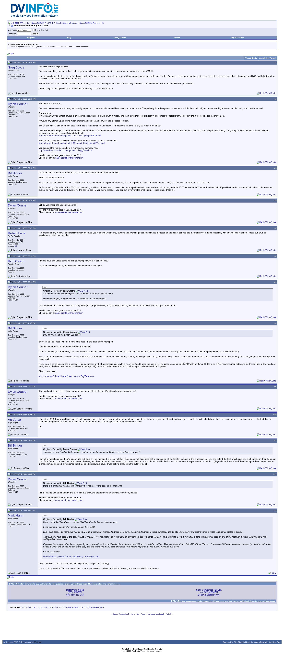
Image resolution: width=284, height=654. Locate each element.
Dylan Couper (17, 104)
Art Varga (14, 419)
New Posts (141, 614)
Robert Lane (16, 233)
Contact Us (228, 642)
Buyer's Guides (237, 38)
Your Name (12, 30)
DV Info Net (24, 23)
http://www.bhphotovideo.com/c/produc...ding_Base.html (65, 150)
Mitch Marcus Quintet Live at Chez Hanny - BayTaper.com (66, 376)
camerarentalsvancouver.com (69, 158)
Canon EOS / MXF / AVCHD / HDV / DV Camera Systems (54, 23)
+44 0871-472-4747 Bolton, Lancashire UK (209, 592)
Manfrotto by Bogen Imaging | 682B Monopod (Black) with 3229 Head (72, 143)
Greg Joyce (16, 67)
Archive (272, 642)
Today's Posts (120, 38)
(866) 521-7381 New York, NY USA (75, 592)
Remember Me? (41, 30)
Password (12, 34)
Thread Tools (251, 58)
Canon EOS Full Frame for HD (91, 23)
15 (16, 246)
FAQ (69, 38)
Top (279, 642)
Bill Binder (15, 173)
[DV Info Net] (34, 16)
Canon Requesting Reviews (124, 614)
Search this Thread (267, 58)
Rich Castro (16, 261)
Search (177, 38)
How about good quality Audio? (159, 614)
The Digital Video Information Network (250, 642)
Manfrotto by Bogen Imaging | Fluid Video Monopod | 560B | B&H (70, 135)
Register (31, 38)
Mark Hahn (16, 515)
